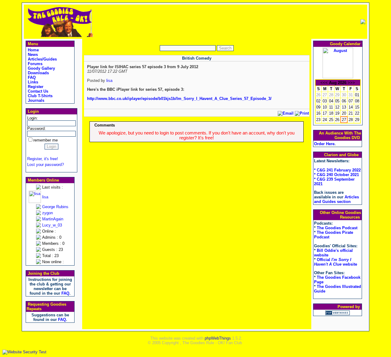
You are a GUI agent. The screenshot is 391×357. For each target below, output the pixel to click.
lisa (45, 197)
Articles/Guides (42, 59)
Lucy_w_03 (52, 225)
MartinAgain (52, 219)
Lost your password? (45, 164)
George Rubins (55, 206)
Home (33, 50)
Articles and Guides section (336, 199)
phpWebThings (218, 338)
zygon (47, 213)
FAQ (31, 77)
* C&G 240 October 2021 (336, 174)
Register (35, 86)
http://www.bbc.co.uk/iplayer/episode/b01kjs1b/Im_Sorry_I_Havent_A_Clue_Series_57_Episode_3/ (179, 98)
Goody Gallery (41, 68)
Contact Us (37, 91)
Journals (35, 100)
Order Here (324, 144)
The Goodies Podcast (337, 228)
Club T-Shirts (40, 96)
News (32, 54)
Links (32, 82)
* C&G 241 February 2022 (337, 170)
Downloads (38, 73)
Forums (34, 63)
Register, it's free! (42, 158)
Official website (335, 262)
